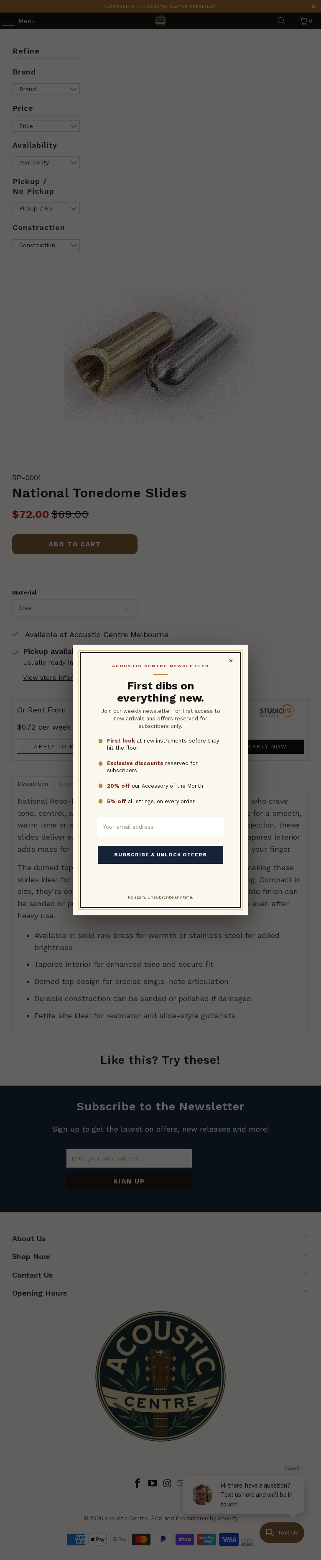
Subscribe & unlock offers (160, 855)
